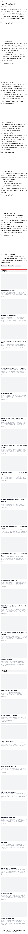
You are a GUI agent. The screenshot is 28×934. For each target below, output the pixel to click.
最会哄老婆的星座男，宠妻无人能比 (9, 580)
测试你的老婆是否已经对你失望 (8, 290)
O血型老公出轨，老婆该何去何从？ (9, 316)
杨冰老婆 (11, 266)
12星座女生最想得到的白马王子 (8, 741)
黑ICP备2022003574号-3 (11, 932)
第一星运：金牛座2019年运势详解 (9, 690)
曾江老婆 (4, 266)
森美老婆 (18, 266)
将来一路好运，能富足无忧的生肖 (9, 792)
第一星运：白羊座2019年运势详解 (9, 716)
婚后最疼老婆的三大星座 (6, 393)
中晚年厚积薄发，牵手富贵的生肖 (9, 817)
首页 (3, 1)
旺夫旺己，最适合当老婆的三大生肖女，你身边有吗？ (13, 368)
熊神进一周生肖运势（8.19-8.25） (9, 766)
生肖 (6, 1)
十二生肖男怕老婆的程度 (6, 660)
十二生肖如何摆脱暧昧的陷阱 (7, 919)
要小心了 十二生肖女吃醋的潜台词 (9, 868)
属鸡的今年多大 (4, 842)
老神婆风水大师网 (17, 930)
